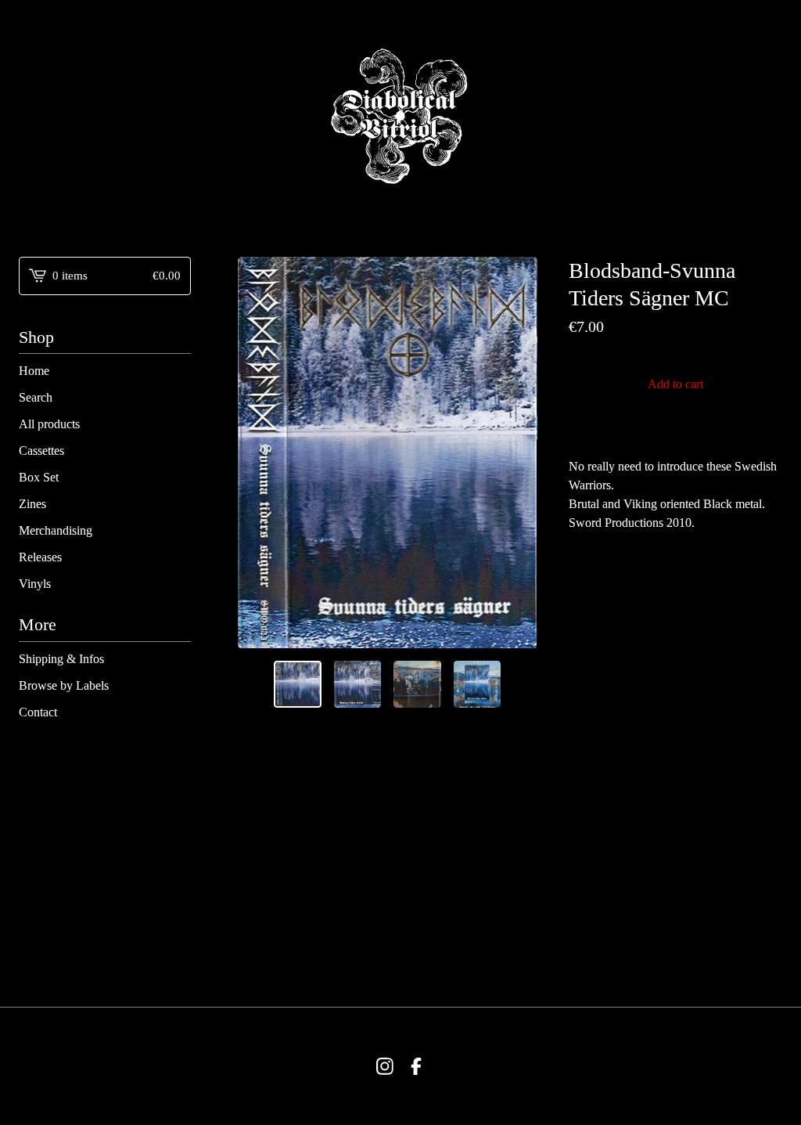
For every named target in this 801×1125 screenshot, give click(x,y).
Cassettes (41, 450)
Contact (38, 712)
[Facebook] (416, 1066)
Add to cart (675, 384)
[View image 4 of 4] (477, 685)
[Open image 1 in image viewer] (387, 452)
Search (35, 397)
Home (34, 370)
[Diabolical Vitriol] (400, 116)
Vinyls (35, 583)
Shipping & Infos (61, 658)
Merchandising (55, 530)
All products (49, 424)
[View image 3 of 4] (417, 685)
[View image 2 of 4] (358, 685)
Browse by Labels (64, 685)
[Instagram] (385, 1066)
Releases (40, 557)
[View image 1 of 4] (297, 685)
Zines (32, 503)
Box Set (39, 477)
